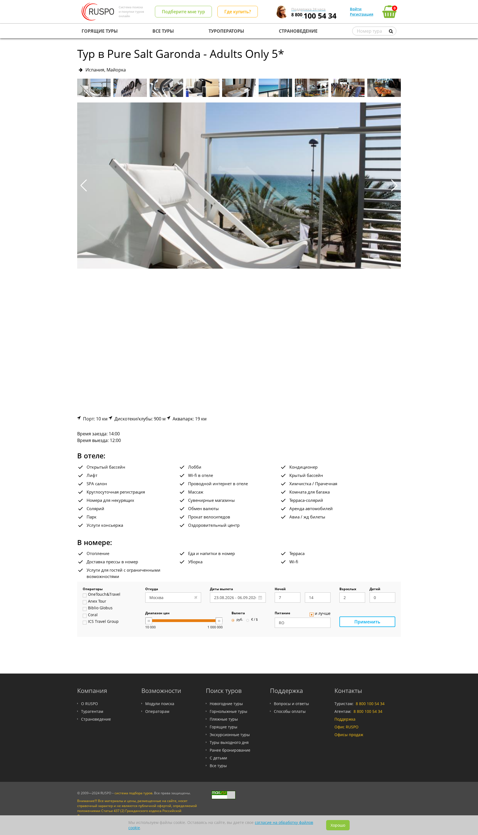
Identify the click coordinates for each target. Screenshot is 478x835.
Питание (282, 613)
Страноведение (96, 719)
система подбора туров (133, 793)
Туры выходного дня (229, 742)
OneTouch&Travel (104, 594)
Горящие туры (223, 726)
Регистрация (361, 14)
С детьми (218, 758)
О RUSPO (89, 703)
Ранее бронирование (230, 750)
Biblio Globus (100, 608)
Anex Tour (97, 601)
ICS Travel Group (103, 622)
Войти (356, 8)
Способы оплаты (290, 711)
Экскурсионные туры (230, 734)
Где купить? (237, 12)
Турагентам (92, 711)
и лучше (323, 614)
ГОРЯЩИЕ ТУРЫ (100, 31)
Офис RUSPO (346, 726)
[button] (394, 185)
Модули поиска (159, 703)
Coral (93, 615)
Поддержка (344, 719)
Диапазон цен (157, 613)
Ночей (280, 589)
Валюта (238, 613)
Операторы (93, 589)
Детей (375, 589)
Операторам (157, 711)
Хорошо (338, 825)
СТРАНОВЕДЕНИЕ (298, 31)
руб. (240, 620)
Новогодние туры (226, 703)
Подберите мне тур (183, 12)
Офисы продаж (348, 734)
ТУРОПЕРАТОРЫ (226, 31)
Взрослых (347, 589)
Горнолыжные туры (228, 711)
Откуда (151, 589)
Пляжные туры (224, 719)
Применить (367, 622)
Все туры (218, 765)
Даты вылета (221, 589)
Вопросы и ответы (291, 703)
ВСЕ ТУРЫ (163, 31)
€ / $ (254, 620)
